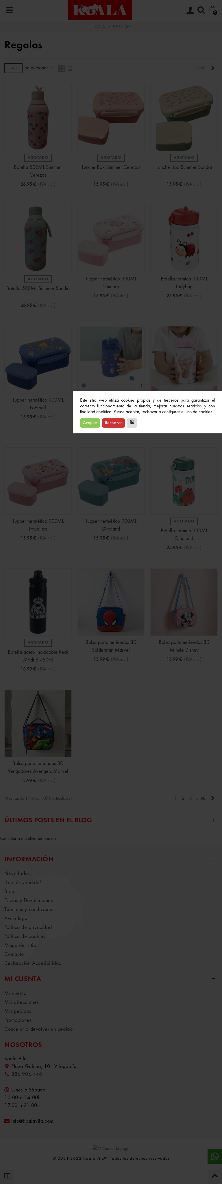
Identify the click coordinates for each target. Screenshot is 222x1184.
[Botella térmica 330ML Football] (111, 359)
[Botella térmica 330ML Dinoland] (184, 481)
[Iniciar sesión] (190, 9)
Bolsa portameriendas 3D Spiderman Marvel (111, 646)
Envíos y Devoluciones (28, 900)
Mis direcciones (21, 1002)
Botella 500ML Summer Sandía (38, 288)
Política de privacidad (28, 927)
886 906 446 (26, 1074)
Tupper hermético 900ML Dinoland (110, 525)
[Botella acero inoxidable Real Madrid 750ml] (38, 602)
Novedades (16, 873)
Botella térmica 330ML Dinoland (184, 534)
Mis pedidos (17, 1011)
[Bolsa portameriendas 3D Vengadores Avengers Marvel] (38, 723)
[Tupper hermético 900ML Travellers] (38, 481)
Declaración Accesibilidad (33, 963)
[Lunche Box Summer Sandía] (184, 117)
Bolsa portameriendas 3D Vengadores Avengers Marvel (38, 767)
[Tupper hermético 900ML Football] (38, 359)
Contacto (14, 954)
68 (203, 798)
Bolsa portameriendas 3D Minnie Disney (184, 646)
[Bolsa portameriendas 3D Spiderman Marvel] (111, 602)
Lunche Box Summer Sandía (184, 167)
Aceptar (90, 423)
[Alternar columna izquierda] (7, 1177)
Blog (9, 891)
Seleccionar (36, 68)
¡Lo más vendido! (22, 882)
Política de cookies (24, 936)
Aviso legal (16, 918)
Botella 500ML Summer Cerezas (38, 171)
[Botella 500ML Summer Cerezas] (38, 117)
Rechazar (113, 423)
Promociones (18, 1020)
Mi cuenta (15, 993)
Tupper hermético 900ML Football (38, 404)
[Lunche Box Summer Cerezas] (111, 117)
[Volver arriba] (215, 1177)
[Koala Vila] (100, 10)
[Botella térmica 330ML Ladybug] (184, 238)
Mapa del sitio (20, 945)
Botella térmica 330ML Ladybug (184, 282)
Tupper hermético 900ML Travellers (38, 525)
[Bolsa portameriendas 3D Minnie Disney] (184, 602)
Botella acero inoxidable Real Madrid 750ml (38, 656)
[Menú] (9, 9)
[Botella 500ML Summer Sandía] (38, 238)
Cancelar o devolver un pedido (28, 838)
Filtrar (13, 68)
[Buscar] (201, 9)
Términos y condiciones (29, 909)
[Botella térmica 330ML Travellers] (184, 359)
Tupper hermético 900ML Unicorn (110, 282)
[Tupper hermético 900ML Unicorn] (111, 238)
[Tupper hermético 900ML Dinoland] (111, 481)
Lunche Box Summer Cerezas (111, 167)
